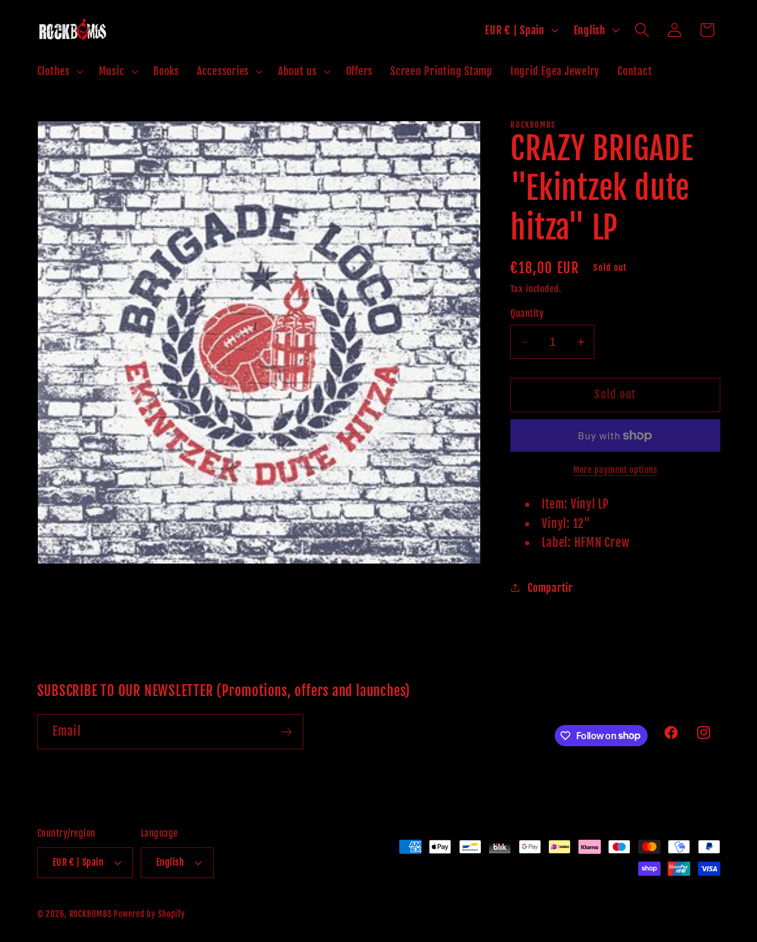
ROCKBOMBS (90, 914)
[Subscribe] (286, 731)
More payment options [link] (615, 469)
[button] (59, 71)
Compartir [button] (550, 587)
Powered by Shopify (149, 914)
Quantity (527, 313)
